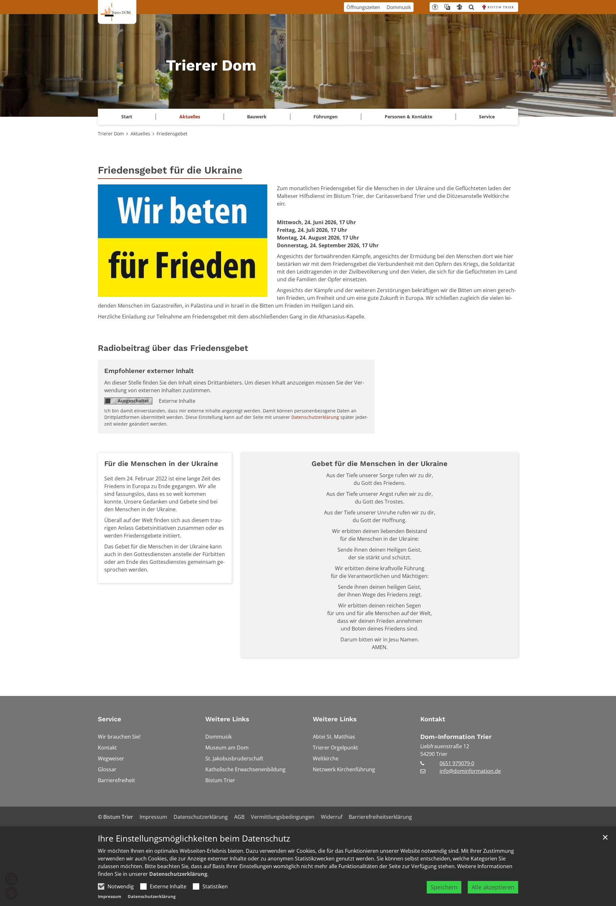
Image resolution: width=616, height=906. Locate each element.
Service (109, 719)
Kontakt (432, 719)
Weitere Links (227, 719)
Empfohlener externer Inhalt (149, 371)
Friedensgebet (172, 134)
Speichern (444, 887)
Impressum (109, 896)
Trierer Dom (111, 134)
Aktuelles (140, 134)
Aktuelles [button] (189, 117)
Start (126, 117)
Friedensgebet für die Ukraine (170, 170)
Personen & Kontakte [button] (408, 117)
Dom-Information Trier (456, 737)
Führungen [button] (325, 117)
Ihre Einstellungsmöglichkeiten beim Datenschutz (194, 838)
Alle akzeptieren (493, 887)
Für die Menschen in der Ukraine (161, 464)
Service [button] (487, 117)
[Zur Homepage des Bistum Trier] (498, 7)
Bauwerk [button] (257, 117)
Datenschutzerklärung (178, 873)
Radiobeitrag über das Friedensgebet (173, 348)
